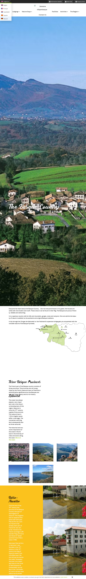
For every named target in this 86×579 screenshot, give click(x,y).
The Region (74, 12)
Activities (63, 12)
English (5, 1)
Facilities (55, 12)
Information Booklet (56, 1)
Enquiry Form (81, 1)
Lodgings (15, 12)
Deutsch (5, 19)
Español (5, 15)
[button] (80, 547)
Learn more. (63, 577)
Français (5, 8)
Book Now (69, 1)
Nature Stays (26, 12)
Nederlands (6, 12)
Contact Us (42, 15)
